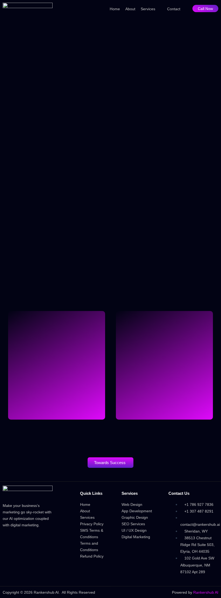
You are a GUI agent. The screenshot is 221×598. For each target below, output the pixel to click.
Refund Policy (91, 556)
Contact (173, 9)
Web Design (132, 504)
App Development (137, 511)
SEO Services (133, 524)
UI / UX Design (134, 530)
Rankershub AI (205, 592)
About (130, 9)
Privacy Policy (91, 524)
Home (115, 9)
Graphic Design (135, 517)
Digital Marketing (136, 537)
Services (148, 9)
